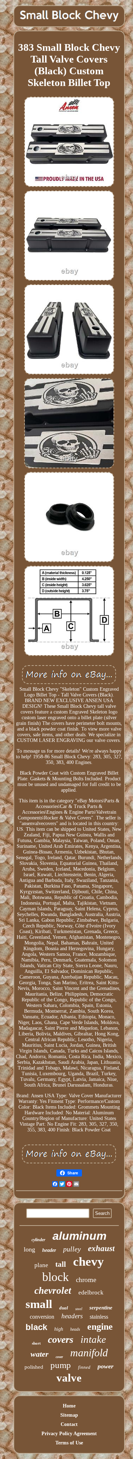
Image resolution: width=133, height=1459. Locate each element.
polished (33, 1367)
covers (60, 1339)
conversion (42, 1317)
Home (69, 1406)
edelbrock (91, 1292)
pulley (72, 1249)
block (55, 1276)
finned (84, 1367)
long (29, 1249)
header (49, 1250)
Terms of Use (69, 1442)
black (36, 1327)
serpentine (100, 1307)
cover (59, 1357)
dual (63, 1307)
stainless (99, 1317)
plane (41, 1265)
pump (60, 1365)
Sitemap (69, 1415)
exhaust (101, 1248)
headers (72, 1316)
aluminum (79, 1235)
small (39, 1304)
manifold (89, 1352)
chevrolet (52, 1290)
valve (69, 1378)
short (36, 1343)
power (105, 1366)
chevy (88, 1262)
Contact (69, 1424)
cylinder (38, 1239)
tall (60, 1264)
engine (100, 1326)
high (58, 1329)
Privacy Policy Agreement (69, 1433)
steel (78, 1309)
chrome (86, 1279)
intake (93, 1339)
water (40, 1354)
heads (75, 1329)
